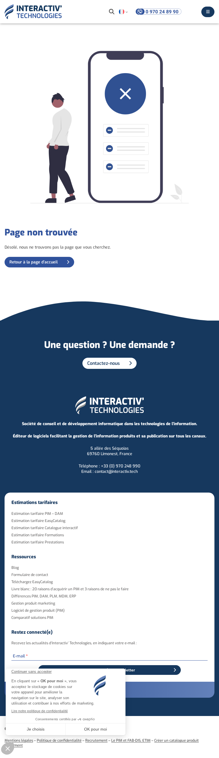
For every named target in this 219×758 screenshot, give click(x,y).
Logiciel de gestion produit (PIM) (38, 610)
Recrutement (96, 740)
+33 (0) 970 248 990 (120, 466)
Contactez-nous (103, 363)
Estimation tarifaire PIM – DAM (37, 513)
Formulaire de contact (29, 574)
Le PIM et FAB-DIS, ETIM (131, 740)
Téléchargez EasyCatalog (32, 581)
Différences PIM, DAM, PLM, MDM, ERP (43, 596)
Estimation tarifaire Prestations (37, 542)
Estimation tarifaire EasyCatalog (38, 520)
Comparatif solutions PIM (32, 617)
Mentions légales (19, 740)
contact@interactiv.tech (116, 471)
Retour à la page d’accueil (33, 262)
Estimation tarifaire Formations (37, 535)
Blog (15, 567)
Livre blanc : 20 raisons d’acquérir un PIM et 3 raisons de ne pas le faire (70, 589)
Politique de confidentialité (59, 740)
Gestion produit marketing (33, 603)
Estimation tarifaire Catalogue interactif (44, 527)
